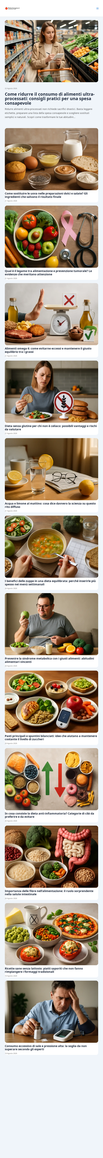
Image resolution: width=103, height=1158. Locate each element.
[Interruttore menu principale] (97, 8)
